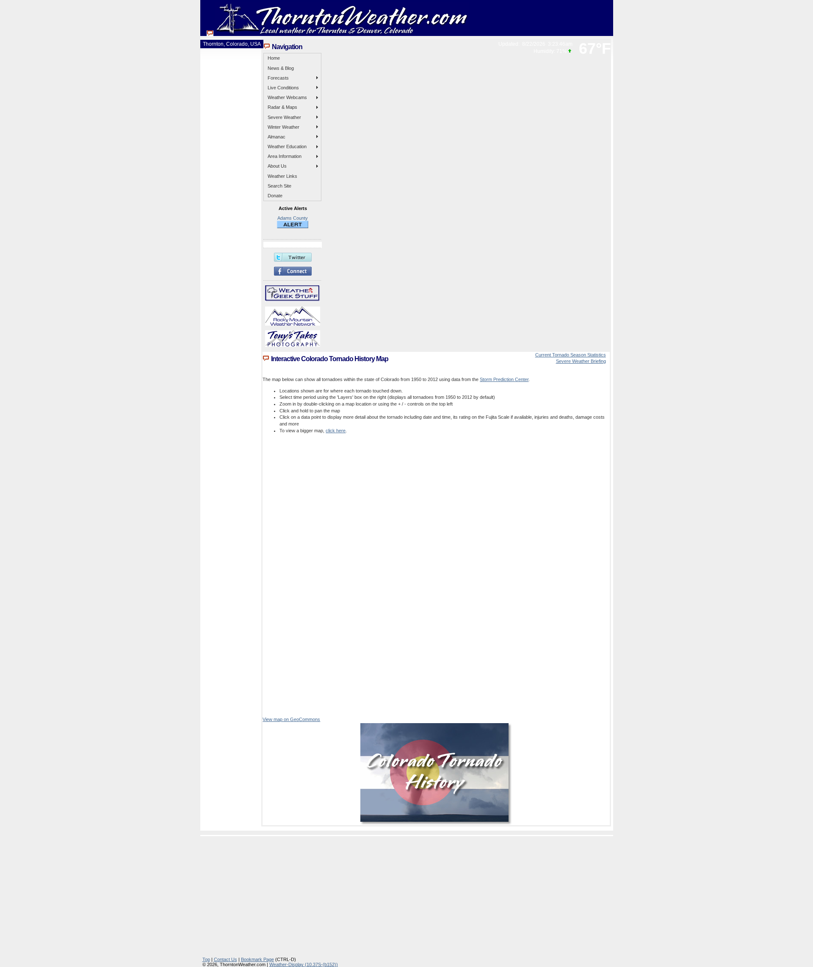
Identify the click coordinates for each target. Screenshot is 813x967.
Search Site (279, 185)
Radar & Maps (282, 107)
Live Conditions (283, 87)
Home (274, 58)
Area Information (284, 156)
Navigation (287, 46)
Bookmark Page (257, 959)
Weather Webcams (287, 97)
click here (336, 430)
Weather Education (287, 146)
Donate (275, 195)
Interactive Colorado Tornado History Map (329, 358)
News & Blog (281, 68)
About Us (277, 166)
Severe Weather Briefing (581, 361)
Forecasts (278, 77)
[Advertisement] (408, 897)
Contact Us (225, 959)
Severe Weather (284, 117)
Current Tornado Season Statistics (570, 354)
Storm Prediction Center (504, 379)
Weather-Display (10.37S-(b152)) (303, 964)
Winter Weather (283, 127)
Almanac (276, 136)
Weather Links (282, 176)
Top (206, 959)
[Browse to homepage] (338, 33)
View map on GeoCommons (291, 719)
